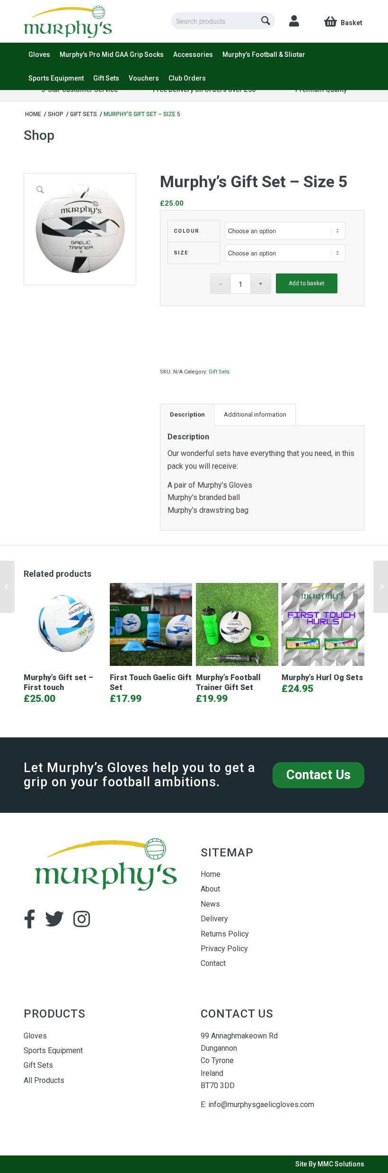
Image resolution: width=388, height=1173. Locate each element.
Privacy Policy (224, 948)
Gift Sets (219, 372)
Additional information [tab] (255, 414)
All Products (44, 1080)
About (210, 888)
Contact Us (318, 774)
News (210, 904)
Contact (213, 963)
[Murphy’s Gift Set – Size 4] (7, 587)
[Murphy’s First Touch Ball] (380, 587)
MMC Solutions (340, 1164)
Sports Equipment (53, 1050)
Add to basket (307, 283)
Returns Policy (225, 933)
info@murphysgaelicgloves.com (261, 1104)
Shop (39, 135)
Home (210, 874)
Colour (187, 231)
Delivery (214, 918)
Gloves (35, 1035)
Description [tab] (187, 414)
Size (181, 253)
